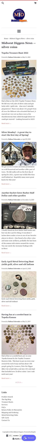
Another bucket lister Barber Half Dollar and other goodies (18, 194)
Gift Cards (5, 418)
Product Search (7, 397)
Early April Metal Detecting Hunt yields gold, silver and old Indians (18, 263)
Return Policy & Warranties (12, 410)
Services (4, 404)
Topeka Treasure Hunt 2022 (15, 53)
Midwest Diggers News (17, 43)
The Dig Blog (6, 399)
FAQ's (4, 407)
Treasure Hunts (7, 402)
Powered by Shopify (30, 432)
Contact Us (6, 420)
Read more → (6, 123)
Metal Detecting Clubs (10, 415)
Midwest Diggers (18, 432)
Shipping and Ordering (10, 412)
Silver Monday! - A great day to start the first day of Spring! (16, 133)
